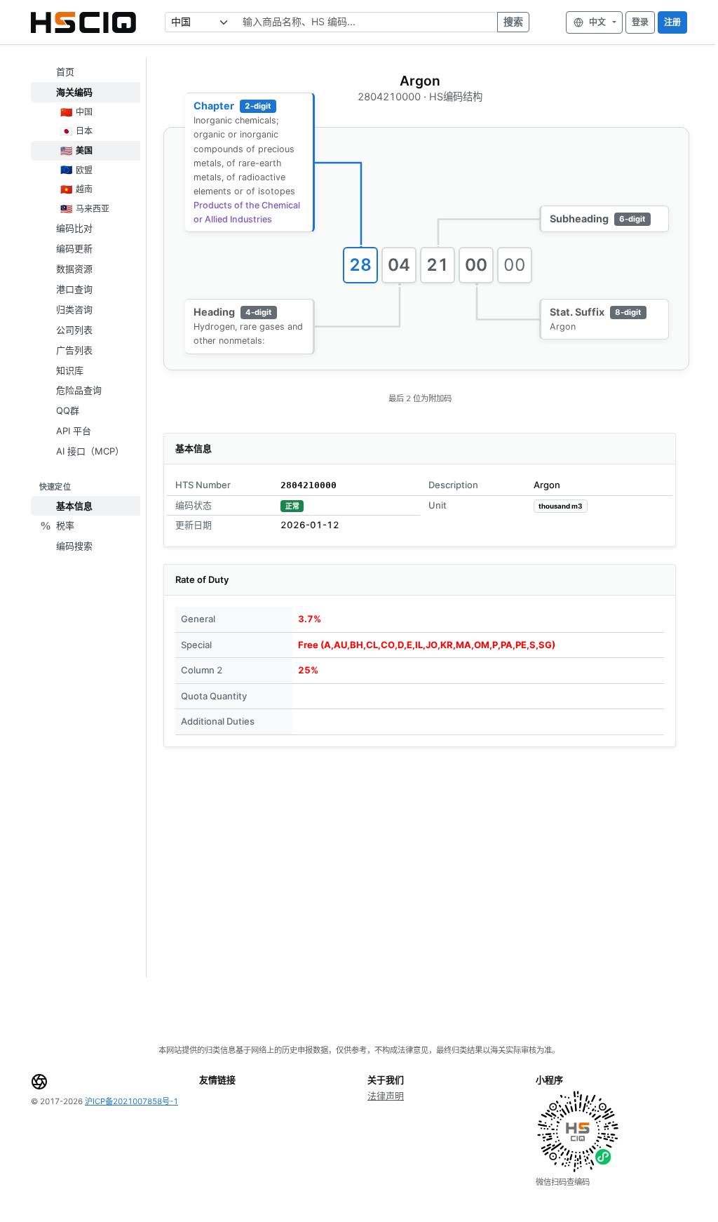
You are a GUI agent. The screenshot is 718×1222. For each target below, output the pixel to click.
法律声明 (385, 1095)
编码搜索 (74, 545)
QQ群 (67, 410)
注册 (672, 22)
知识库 (69, 370)
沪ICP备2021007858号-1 (131, 1101)
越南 (76, 189)
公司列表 (74, 329)
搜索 (513, 21)
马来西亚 (85, 209)
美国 (76, 150)
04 (399, 265)
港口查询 (74, 289)
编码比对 (74, 228)
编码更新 (74, 248)
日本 (76, 131)
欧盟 (76, 169)
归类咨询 (74, 309)
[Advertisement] (419, 862)
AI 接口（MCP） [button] (90, 451)
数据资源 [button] (74, 268)
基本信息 (74, 505)
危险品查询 (79, 390)
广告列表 (74, 350)
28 (360, 265)
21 (437, 265)
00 (476, 265)
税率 (65, 525)
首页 (65, 71)
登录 (640, 22)
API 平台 (73, 430)
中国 (76, 112)
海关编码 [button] (74, 92)
